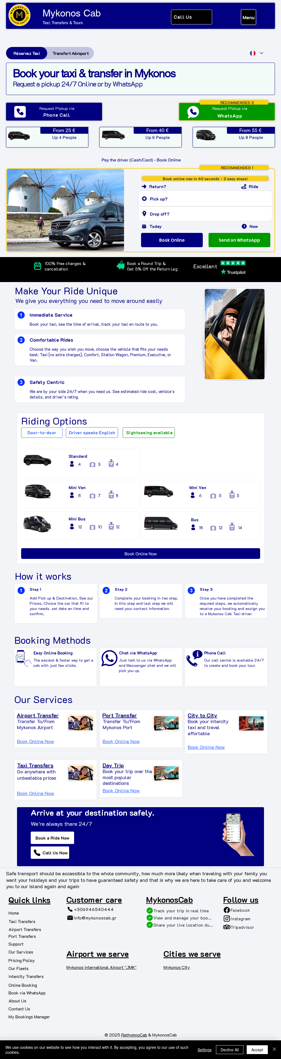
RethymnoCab (134, 1035)
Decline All (230, 1049)
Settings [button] (205, 1049)
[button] (121, 790)
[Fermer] (274, 1050)
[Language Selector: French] (256, 53)
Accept (257, 1049)
